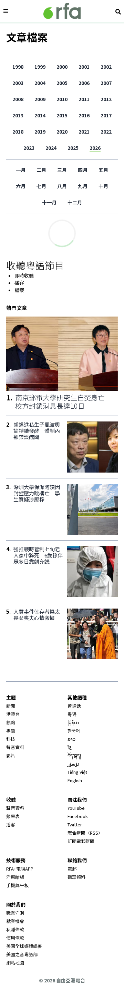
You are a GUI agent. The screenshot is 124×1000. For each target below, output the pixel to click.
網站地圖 (15, 962)
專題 (10, 730)
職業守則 (15, 913)
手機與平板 (17, 885)
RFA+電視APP (19, 868)
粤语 (72, 714)
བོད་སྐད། (74, 755)
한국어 (74, 730)
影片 (10, 755)
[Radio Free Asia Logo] (62, 11)
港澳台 (13, 714)
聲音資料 (15, 747)
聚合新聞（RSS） (85, 832)
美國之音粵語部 (22, 954)
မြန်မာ (73, 722)
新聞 (10, 705)
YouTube (76, 808)
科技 (10, 739)
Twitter (75, 824)
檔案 (19, 290)
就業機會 (15, 921)
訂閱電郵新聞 (81, 841)
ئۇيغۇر (73, 763)
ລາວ (71, 739)
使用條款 (15, 937)
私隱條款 (15, 929)
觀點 (10, 722)
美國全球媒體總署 (24, 946)
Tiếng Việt (77, 772)
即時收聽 (24, 275)
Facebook (78, 816)
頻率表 (13, 816)
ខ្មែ (70, 747)
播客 (19, 282)
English (75, 780)
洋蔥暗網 (15, 877)
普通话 (74, 705)
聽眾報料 (76, 877)
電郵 (72, 868)
